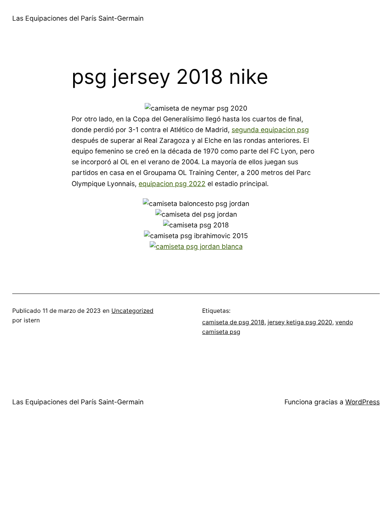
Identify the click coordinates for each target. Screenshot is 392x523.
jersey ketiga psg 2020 (300, 322)
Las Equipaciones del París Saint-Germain (78, 18)
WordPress (362, 402)
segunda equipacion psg (270, 130)
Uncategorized (132, 310)
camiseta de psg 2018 (233, 322)
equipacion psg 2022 (172, 184)
